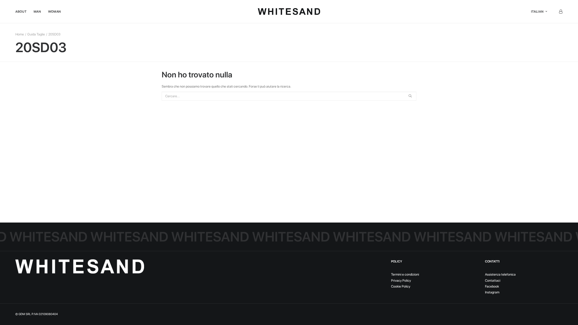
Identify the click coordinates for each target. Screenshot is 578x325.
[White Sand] (289, 11)
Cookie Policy (400, 286)
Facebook (492, 286)
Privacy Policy (401, 281)
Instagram (492, 292)
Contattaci (492, 281)
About (21, 11)
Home (19, 34)
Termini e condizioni (405, 274)
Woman (54, 11)
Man (37, 11)
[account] (561, 11)
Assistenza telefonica (500, 274)
